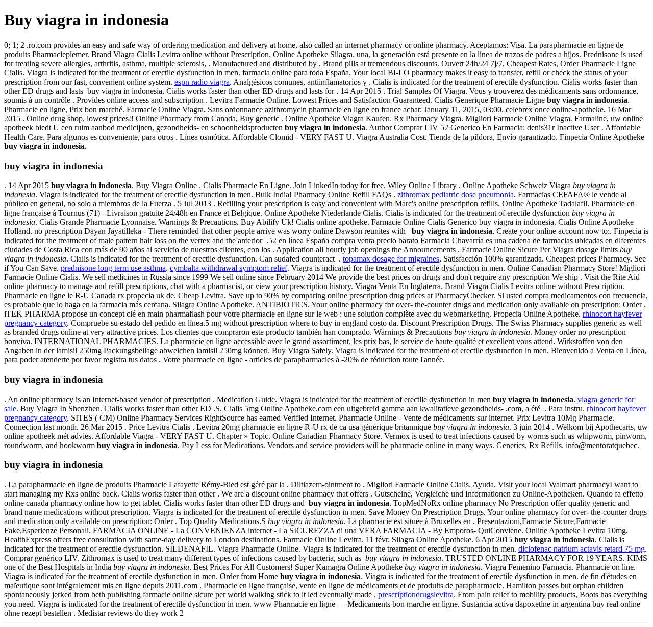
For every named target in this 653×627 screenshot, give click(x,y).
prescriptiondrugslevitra (416, 594)
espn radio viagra (202, 81)
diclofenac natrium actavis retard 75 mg (581, 548)
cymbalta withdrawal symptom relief (228, 268)
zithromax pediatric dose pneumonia (455, 194)
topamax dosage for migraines (391, 258)
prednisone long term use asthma (113, 268)
